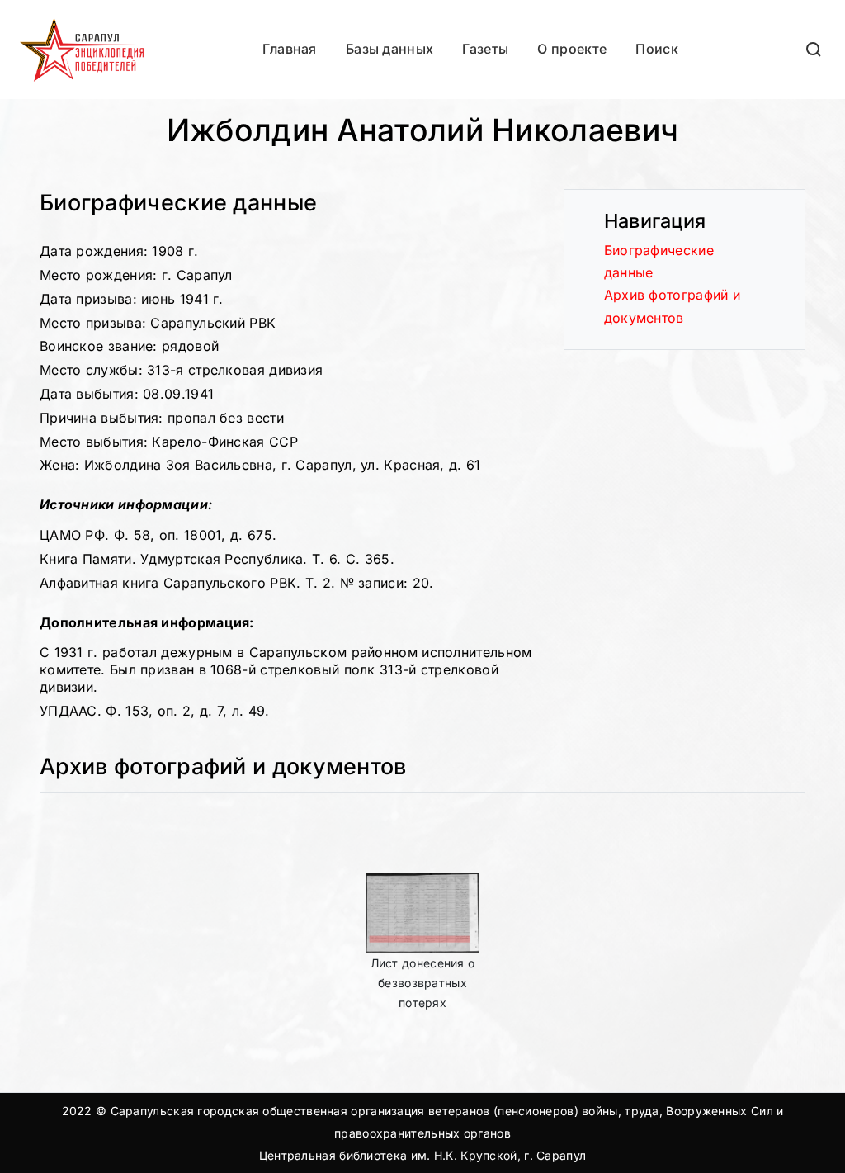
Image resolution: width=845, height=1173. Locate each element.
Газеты (485, 48)
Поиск (656, 48)
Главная (289, 48)
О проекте (572, 48)
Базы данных (389, 48)
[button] (814, 49)
